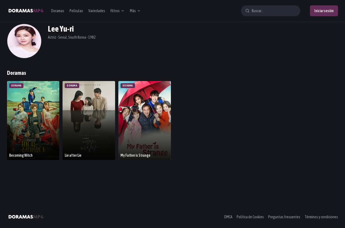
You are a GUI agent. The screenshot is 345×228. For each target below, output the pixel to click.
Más (133, 11)
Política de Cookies (250, 217)
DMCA (228, 217)
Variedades (96, 11)
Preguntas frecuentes (284, 217)
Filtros (115, 11)
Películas (76, 11)
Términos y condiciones (321, 217)
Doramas (57, 11)
